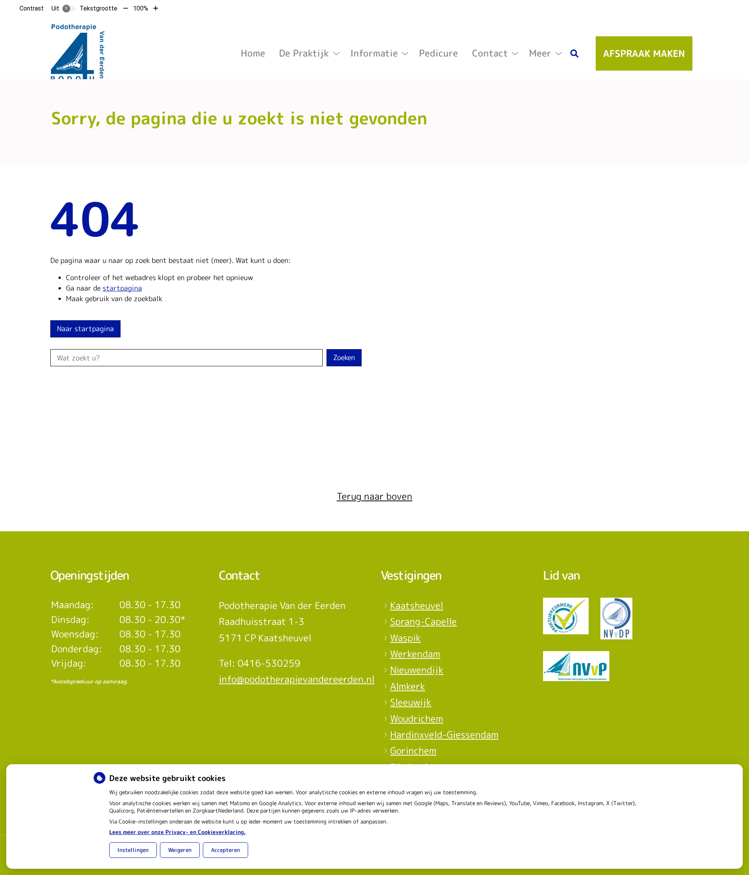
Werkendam (415, 653)
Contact (490, 53)
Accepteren (225, 850)
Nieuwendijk (417, 669)
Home (253, 53)
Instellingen (133, 850)
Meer (540, 53)
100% (140, 8)
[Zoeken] (574, 53)
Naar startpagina (85, 329)
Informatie (374, 53)
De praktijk (304, 53)
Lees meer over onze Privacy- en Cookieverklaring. (177, 832)
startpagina (122, 288)
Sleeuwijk (410, 702)
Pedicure (438, 53)
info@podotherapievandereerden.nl (296, 679)
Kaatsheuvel (416, 605)
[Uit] (69, 8)
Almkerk (407, 686)
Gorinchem (413, 750)
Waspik (405, 637)
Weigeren (180, 850)
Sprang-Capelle (423, 621)
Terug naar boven (374, 496)
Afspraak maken (644, 53)
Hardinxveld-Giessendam (444, 734)
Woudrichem (416, 718)
